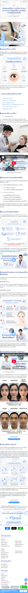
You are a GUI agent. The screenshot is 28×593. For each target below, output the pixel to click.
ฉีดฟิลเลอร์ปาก (18, 541)
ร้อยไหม (2, 574)
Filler (14, 5)
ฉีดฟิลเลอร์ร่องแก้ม (5, 546)
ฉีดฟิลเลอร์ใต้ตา (4, 543)
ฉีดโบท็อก (3, 551)
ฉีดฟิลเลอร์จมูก (18, 546)
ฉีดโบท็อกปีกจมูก (4, 556)
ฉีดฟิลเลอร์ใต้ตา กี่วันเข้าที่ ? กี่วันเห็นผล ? (10, 106)
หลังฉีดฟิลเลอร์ (4, 566)
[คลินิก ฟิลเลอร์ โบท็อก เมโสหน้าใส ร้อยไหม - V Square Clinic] (4, 2)
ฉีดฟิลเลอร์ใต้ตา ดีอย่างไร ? (8, 109)
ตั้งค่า (21, 591)
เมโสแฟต (3, 579)
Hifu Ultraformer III (5, 582)
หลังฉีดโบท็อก (4, 564)
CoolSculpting (4, 584)
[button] (14, 260)
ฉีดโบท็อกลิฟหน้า (18, 551)
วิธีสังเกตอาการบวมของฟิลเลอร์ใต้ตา (9, 100)
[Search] (23, 1)
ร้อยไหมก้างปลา (4, 576)
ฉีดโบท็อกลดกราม (5, 552)
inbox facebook (7, 509)
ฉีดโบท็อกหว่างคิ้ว (18, 552)
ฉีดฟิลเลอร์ (3, 541)
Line (13, 509)
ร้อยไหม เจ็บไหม (4, 567)
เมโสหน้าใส (3, 577)
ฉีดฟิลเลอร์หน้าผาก (19, 544)
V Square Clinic (22, 506)
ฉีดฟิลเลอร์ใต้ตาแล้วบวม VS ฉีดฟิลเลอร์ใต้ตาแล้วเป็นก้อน (13, 104)
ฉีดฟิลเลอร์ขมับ (18, 543)
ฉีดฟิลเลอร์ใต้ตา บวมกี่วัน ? (8, 98)
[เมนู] (25, 1)
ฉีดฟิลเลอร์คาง (4, 544)
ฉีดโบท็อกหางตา (4, 558)
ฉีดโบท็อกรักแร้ (4, 554)
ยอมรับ (25, 591)
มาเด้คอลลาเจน (4, 581)
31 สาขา (17, 507)
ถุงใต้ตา (8, 453)
